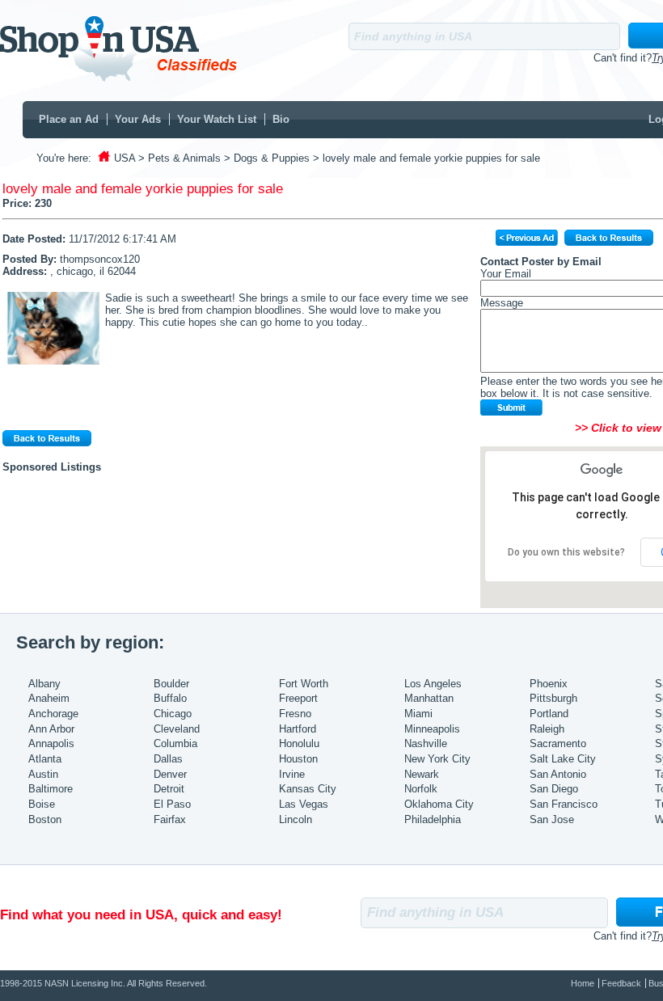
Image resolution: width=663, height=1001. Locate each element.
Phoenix (549, 684)
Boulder (171, 684)
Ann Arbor (51, 729)
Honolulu (299, 743)
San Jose (552, 819)
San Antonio (558, 774)
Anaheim (49, 698)
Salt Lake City (563, 759)
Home (582, 983)
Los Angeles (433, 684)
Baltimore (50, 789)
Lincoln (295, 819)
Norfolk (420, 789)
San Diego (554, 789)
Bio (280, 119)
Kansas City (307, 789)
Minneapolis (432, 729)
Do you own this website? (566, 552)
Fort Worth (303, 684)
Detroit (169, 789)
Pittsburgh (553, 698)
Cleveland (177, 729)
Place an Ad (69, 119)
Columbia (175, 743)
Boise (41, 804)
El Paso (172, 804)
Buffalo (170, 698)
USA (124, 158)
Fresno (295, 713)
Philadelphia (432, 819)
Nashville (425, 743)
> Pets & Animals (179, 158)
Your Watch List (216, 119)
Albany (44, 684)
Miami (418, 713)
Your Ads (138, 119)
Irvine (292, 774)
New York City (437, 759)
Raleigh (547, 729)
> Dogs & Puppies (267, 158)
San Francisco (564, 804)
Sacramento (558, 743)
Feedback (621, 983)
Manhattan (429, 698)
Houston (298, 759)
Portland (549, 713)
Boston (44, 819)
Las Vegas (303, 804)
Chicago (173, 713)
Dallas (168, 759)
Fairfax (170, 819)
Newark (421, 774)
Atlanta (44, 759)
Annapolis (51, 743)
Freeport (298, 698)
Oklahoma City (439, 804)
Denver (170, 774)
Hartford (297, 729)
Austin (43, 774)
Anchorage (53, 713)
